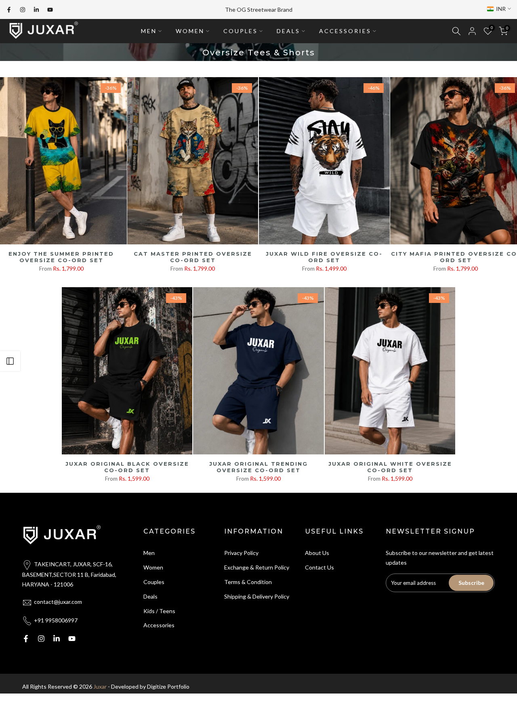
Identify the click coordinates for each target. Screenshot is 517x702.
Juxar (100, 686)
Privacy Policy (241, 552)
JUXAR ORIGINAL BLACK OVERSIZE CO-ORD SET (127, 467)
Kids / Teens (159, 610)
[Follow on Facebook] (9, 10)
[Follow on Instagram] (22, 10)
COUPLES (240, 30)
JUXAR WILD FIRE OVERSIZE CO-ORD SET (324, 257)
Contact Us (319, 567)
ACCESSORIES (345, 30)
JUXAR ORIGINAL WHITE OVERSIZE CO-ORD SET (390, 467)
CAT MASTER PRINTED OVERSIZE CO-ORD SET (193, 257)
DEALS (288, 30)
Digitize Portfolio (168, 686)
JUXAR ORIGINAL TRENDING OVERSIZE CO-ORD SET (258, 467)
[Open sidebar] (10, 361)
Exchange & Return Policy (256, 567)
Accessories (158, 625)
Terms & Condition (248, 581)
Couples (153, 581)
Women (153, 567)
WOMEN (190, 30)
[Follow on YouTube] (50, 10)
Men (149, 552)
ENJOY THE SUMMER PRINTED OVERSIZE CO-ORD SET (61, 257)
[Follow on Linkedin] (36, 10)
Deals (150, 596)
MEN (149, 30)
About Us (317, 552)
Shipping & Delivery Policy (256, 596)
